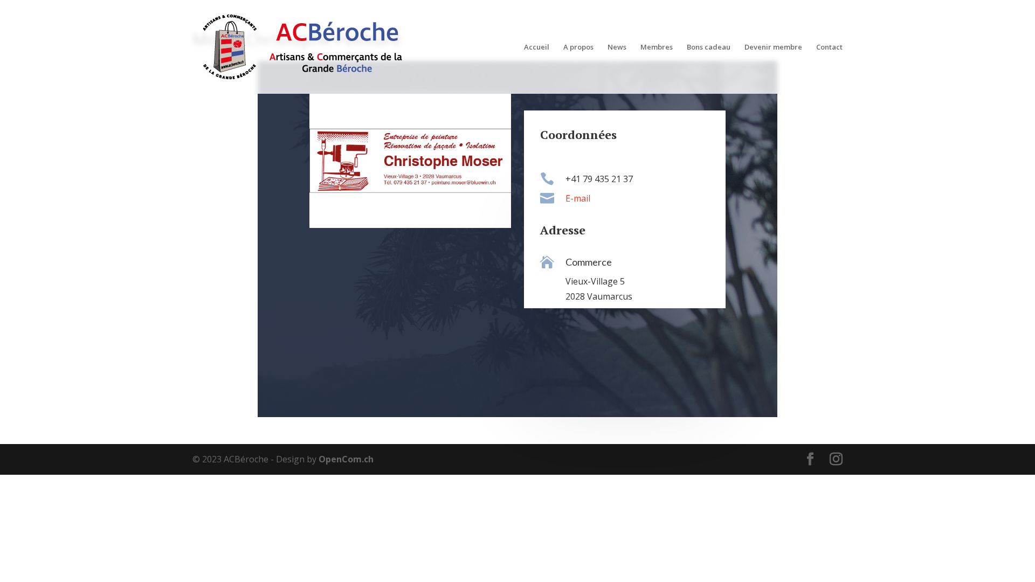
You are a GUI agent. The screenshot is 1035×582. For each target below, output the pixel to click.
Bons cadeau (708, 47)
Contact (829, 47)
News (617, 47)
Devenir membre (773, 47)
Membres (656, 47)
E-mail (577, 198)
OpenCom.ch (346, 459)
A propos (578, 47)
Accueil (536, 47)
